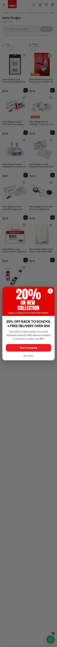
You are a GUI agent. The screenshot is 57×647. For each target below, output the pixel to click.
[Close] (50, 291)
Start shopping (28, 347)
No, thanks (28, 355)
